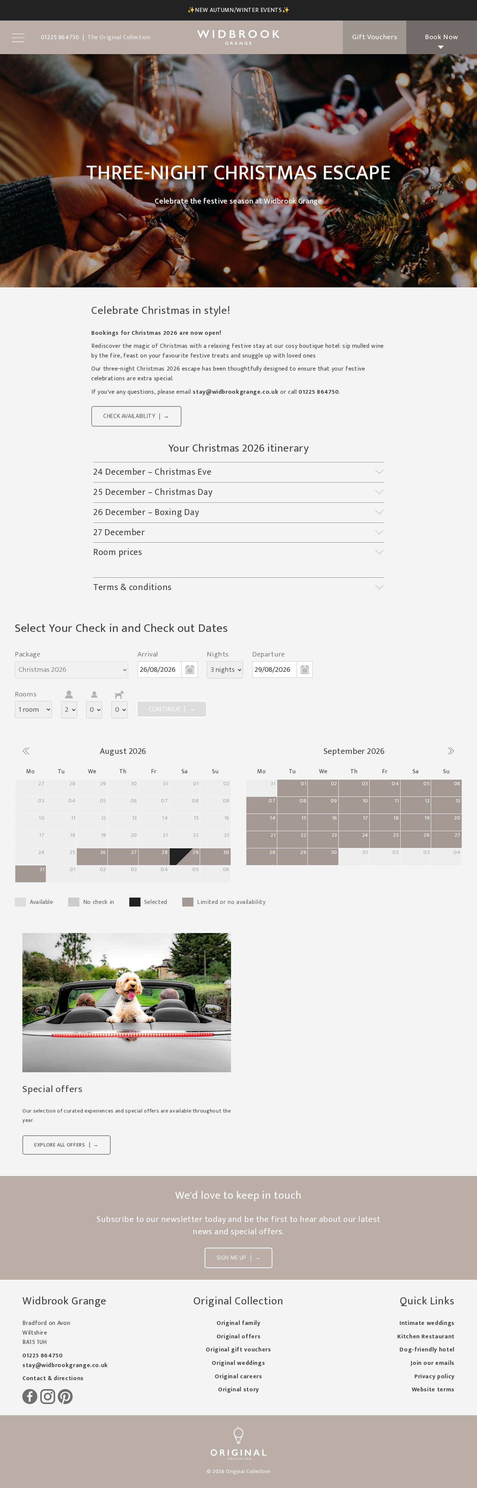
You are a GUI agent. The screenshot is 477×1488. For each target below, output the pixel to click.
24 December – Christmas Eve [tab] (152, 472)
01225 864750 (318, 392)
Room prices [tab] (117, 552)
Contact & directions (53, 1378)
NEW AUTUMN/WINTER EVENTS (238, 10)
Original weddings (238, 1363)
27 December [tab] (120, 532)
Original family (238, 1323)
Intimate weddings (427, 1323)
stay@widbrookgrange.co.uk (235, 392)
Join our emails (433, 1363)
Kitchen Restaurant (426, 1337)
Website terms (433, 1390)
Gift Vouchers (374, 37)
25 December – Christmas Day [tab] (152, 492)
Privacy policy (434, 1377)
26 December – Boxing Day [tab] (146, 512)
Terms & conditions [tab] (132, 587)
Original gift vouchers (238, 1350)
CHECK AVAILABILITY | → (136, 416)
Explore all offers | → (66, 1145)
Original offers (239, 1337)
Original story (238, 1390)
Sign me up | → (239, 1258)
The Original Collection (119, 37)
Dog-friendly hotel (427, 1350)
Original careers (238, 1377)
